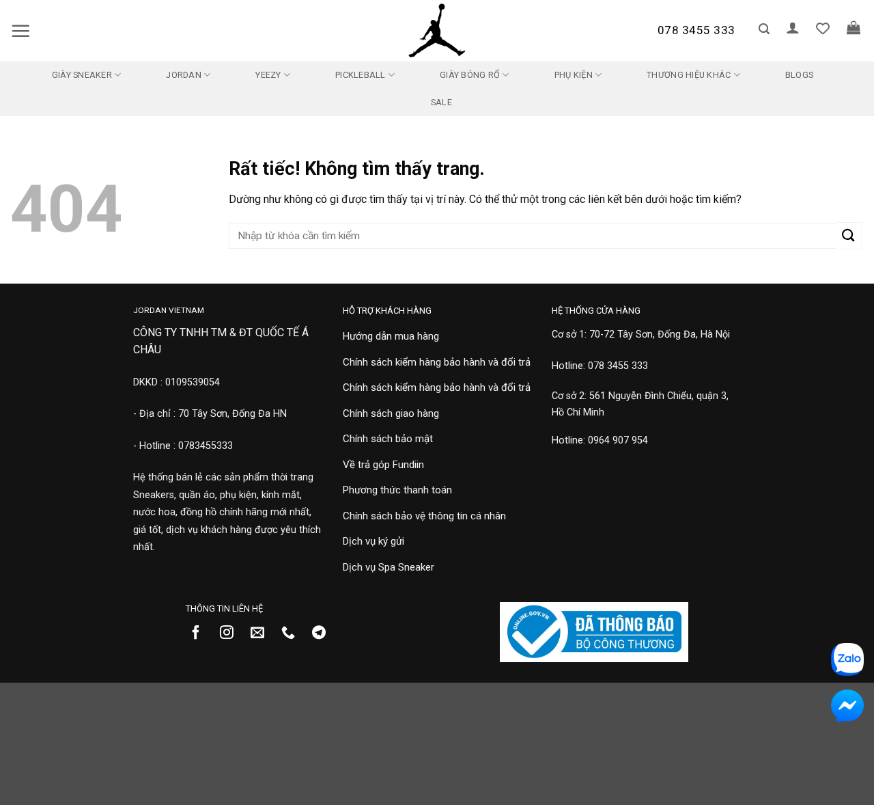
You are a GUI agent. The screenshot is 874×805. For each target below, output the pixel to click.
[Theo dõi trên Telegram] (324, 633)
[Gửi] (849, 235)
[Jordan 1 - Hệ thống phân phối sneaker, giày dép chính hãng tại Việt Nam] (437, 31)
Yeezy (268, 75)
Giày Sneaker (82, 75)
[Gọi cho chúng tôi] (293, 633)
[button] (20, 31)
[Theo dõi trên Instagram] (232, 633)
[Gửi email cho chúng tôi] (262, 633)
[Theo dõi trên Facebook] (201, 633)
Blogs (799, 75)
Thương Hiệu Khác (689, 75)
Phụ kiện (573, 75)
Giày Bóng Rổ (470, 75)
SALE (441, 102)
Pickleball (360, 75)
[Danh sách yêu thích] (823, 28)
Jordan (183, 75)
